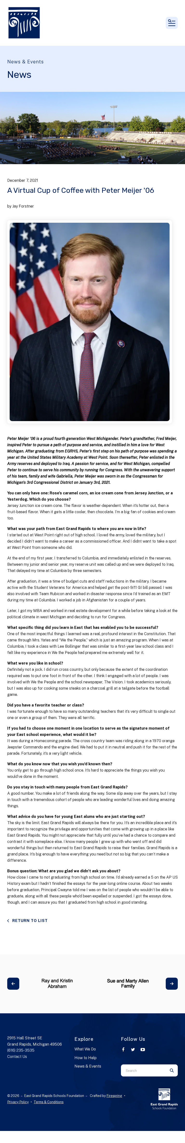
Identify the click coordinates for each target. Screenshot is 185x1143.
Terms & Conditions (49, 1102)
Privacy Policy (18, 1102)
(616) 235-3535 (20, 1050)
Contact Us (17, 1056)
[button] (172, 23)
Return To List (29, 920)
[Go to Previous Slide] (13, 984)
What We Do (85, 1049)
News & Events (87, 1066)
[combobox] (143, 1070)
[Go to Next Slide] (172, 984)
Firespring (114, 1096)
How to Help (85, 1058)
